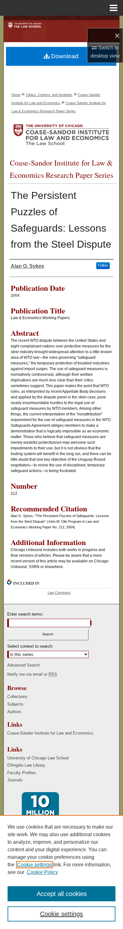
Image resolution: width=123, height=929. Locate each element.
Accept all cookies (62, 893)
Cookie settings (34, 864)
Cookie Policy (42, 872)
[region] (61, 872)
